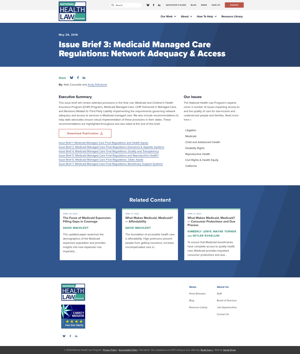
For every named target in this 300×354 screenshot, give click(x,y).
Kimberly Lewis (200, 231)
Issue (62, 155)
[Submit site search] (112, 5)
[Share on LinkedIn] (84, 78)
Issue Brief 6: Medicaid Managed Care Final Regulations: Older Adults (101, 159)
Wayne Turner (224, 231)
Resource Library (198, 307)
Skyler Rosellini (206, 235)
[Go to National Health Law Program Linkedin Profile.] (159, 5)
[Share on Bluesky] (71, 78)
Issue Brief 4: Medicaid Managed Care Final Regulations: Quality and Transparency (109, 151)
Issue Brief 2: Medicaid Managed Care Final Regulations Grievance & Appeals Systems (111, 147)
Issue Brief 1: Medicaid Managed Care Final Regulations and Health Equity (103, 142)
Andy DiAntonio (97, 84)
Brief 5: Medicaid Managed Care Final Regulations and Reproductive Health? (112, 155)
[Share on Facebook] (78, 78)
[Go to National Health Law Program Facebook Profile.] (153, 5)
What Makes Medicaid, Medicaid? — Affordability (149, 219)
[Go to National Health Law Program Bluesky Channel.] (148, 5)
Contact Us (223, 314)
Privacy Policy (110, 350)
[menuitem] (176, 5)
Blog (191, 300)
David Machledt (76, 228)
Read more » (207, 350)
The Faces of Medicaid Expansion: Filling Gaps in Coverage (87, 219)
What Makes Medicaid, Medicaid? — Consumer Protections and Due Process (211, 221)
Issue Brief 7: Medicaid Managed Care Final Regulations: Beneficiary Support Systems (111, 164)
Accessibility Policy (128, 350)
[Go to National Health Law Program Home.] (72, 11)
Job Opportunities (227, 307)
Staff (219, 293)
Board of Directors (227, 300)
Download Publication (82, 133)
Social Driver (229, 350)
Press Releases (197, 293)
